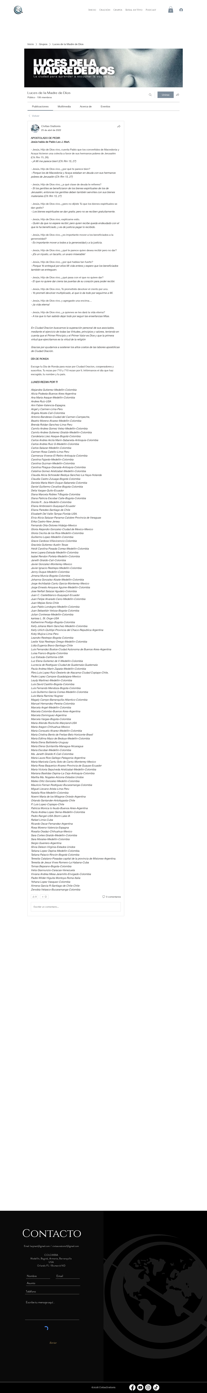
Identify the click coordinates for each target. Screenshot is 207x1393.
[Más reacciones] (44, 897)
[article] (75, 518)
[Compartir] (119, 126)
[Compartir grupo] (178, 95)
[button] (170, 9)
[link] (40, 106)
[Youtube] (140, 1387)
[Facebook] (132, 1387)
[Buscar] (150, 95)
